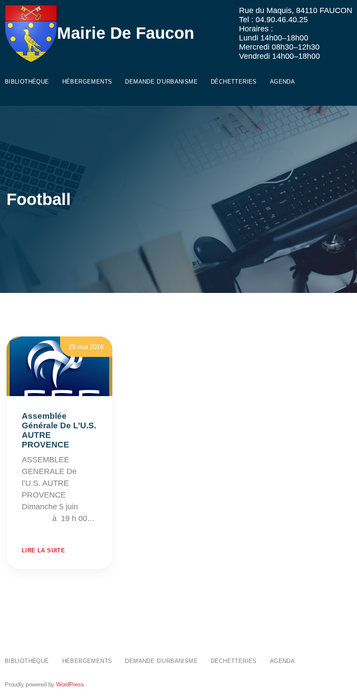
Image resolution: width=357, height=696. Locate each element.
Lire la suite (43, 550)
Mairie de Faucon (125, 33)
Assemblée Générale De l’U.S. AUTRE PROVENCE (59, 430)
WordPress (70, 684)
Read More (41, 530)
